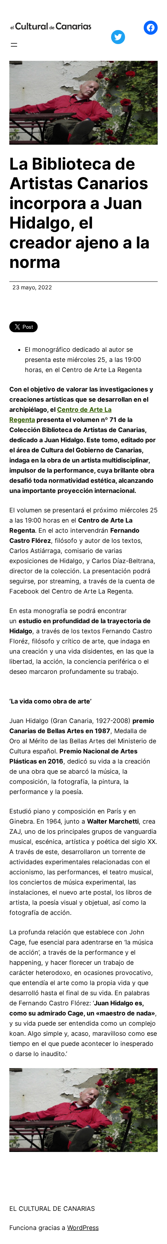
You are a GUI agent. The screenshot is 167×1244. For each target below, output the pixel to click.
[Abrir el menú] (14, 45)
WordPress (83, 1228)
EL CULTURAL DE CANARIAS (52, 1208)
